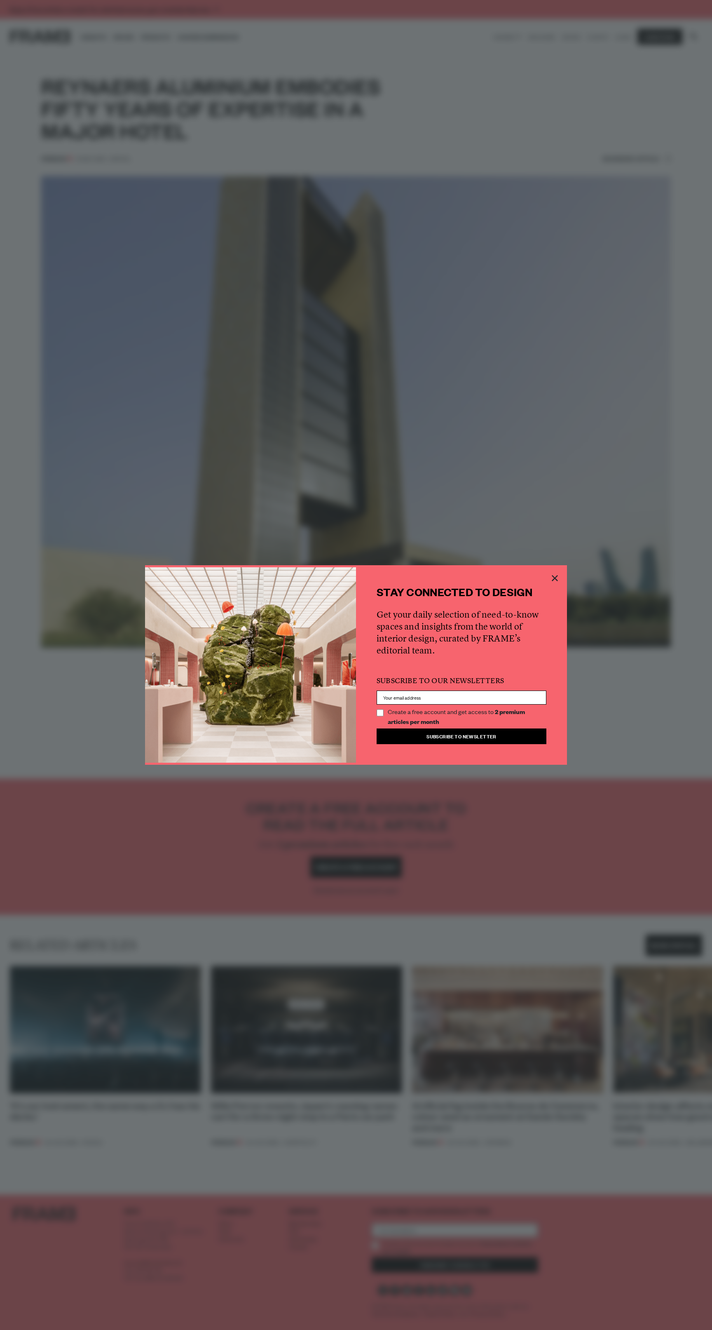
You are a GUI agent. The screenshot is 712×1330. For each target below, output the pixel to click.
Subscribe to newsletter (461, 736)
